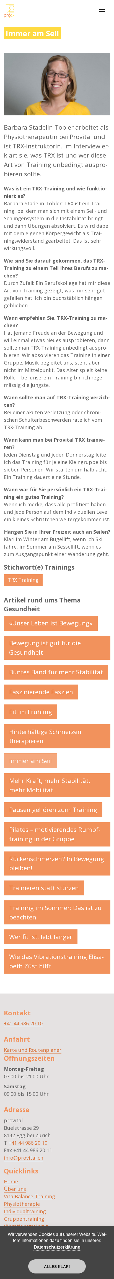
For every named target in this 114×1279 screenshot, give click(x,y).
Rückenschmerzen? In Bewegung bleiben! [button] (56, 863)
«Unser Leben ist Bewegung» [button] (50, 623)
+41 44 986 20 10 (23, 1023)
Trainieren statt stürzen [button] (44, 888)
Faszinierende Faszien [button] (41, 692)
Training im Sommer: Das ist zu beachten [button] (55, 912)
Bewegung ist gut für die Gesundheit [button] (45, 648)
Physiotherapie (22, 1204)
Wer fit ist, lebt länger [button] (40, 936)
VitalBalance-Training (29, 1196)
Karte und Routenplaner (32, 1050)
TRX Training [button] (23, 579)
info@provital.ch (23, 1157)
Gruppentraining (24, 1218)
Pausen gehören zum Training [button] (53, 809)
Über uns (15, 1189)
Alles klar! (57, 1266)
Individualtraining (25, 1211)
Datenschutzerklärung (57, 1247)
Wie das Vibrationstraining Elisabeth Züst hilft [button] (56, 961)
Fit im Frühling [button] (30, 711)
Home (11, 1181)
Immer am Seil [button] (30, 760)
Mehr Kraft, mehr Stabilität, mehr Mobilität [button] (49, 785)
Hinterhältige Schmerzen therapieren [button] (45, 736)
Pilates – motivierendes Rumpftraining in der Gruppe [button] (54, 834)
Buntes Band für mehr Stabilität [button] (56, 672)
